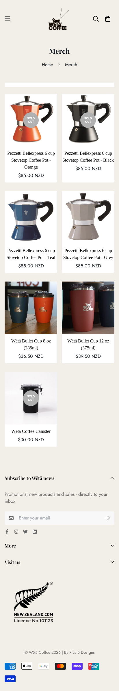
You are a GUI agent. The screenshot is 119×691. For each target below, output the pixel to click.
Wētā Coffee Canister (31, 431)
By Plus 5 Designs (79, 652)
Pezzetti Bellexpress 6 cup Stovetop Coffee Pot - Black (88, 157)
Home (47, 65)
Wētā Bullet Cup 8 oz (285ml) (31, 344)
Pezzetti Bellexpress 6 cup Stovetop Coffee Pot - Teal (31, 254)
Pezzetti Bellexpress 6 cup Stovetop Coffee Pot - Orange (31, 160)
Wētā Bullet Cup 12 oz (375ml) (88, 344)
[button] (107, 18)
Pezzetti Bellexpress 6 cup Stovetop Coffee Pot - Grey (88, 254)
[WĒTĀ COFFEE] (59, 19)
